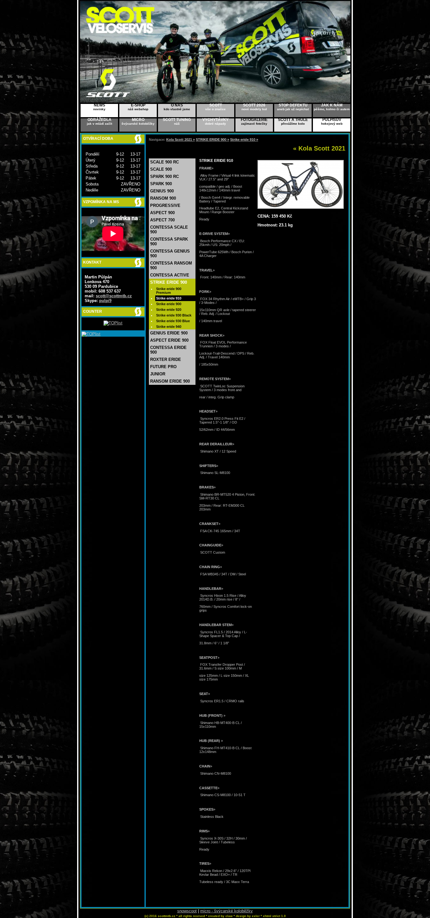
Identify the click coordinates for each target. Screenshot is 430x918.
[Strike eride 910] (300, 207)
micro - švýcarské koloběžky (226, 911)
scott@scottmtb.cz (114, 296)
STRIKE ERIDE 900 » (212, 139)
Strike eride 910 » (244, 139)
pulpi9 (105, 300)
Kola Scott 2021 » (180, 139)
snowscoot (187, 911)
